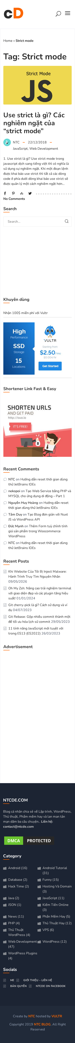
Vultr (56, 1016)
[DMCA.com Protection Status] (29, 845)
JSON (12, 905)
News (12, 916)
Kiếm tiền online (55, 905)
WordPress (51, 941)
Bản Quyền (18, 986)
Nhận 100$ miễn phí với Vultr (25, 313)
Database (15, 879)
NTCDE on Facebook (51, 986)
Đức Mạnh (16, 526)
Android (14, 868)
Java (11, 898)
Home (7, 40)
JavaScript (20, 148)
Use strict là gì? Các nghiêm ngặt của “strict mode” (34, 123)
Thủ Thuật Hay (53, 923)
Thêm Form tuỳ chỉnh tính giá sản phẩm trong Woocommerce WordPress (38, 531)
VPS (45, 930)
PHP (11, 923)
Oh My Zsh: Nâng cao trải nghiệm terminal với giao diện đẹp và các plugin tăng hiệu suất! (39, 593)
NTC (11, 479)
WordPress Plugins (22, 953)
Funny (47, 879)
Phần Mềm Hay (53, 916)
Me (12, 980)
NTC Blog (42, 1024)
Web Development (43, 148)
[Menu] (68, 14)
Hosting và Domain (57, 886)
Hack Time (16, 886)
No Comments (14, 199)
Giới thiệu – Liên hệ (37, 980)
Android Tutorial (54, 868)
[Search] (58, 14)
